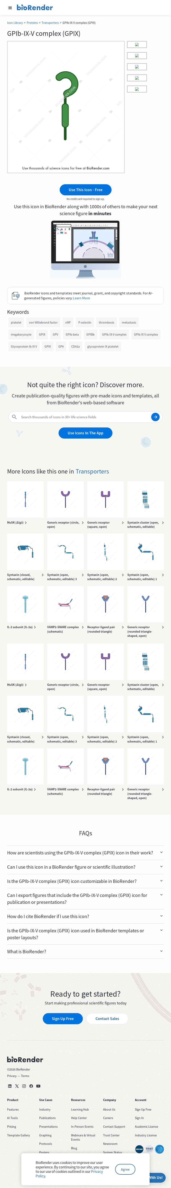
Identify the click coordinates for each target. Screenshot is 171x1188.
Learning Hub (80, 1109)
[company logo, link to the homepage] (35, 7)
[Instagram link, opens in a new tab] (24, 1086)
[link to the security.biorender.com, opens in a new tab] (139, 1149)
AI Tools (12, 1118)
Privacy (12, 1076)
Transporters (50, 23)
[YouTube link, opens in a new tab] (38, 1086)
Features (13, 1109)
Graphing (45, 1135)
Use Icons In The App (85, 432)
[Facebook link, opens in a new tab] (31, 1086)
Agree (125, 1169)
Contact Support (114, 1127)
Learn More (81, 298)
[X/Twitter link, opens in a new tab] (17, 1086)
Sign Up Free (63, 1018)
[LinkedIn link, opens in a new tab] (9, 1086)
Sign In (139, 1118)
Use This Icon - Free (85, 189)
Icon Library (15, 23)
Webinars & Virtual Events (83, 1137)
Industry (45, 1109)
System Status (112, 1152)
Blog (74, 1148)
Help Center (79, 1118)
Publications (47, 1118)
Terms (25, 1076)
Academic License (146, 1127)
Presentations (48, 1127)
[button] (10, 7)
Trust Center (111, 1135)
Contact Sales (107, 1018)
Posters (44, 1152)
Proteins (32, 23)
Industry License (146, 1135)
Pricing (11, 1127)
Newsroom (110, 1144)
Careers (108, 1118)
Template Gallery (18, 1135)
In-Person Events (82, 1127)
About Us (109, 1109)
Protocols (45, 1144)
